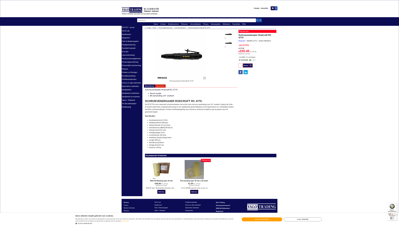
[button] (155, 223)
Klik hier (161, 192)
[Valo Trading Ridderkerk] (140, 11)
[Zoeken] (260, 20)
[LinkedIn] (246, 72)
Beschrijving (149, 86)
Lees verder (125, 221)
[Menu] (395, 204)
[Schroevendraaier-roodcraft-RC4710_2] (228, 43)
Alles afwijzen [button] (302, 219)
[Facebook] (240, 72)
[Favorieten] (250, 65)
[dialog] (199, 219)
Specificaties (160, 86)
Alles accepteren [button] (262, 219)
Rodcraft (241, 41)
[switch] (392, 218)
